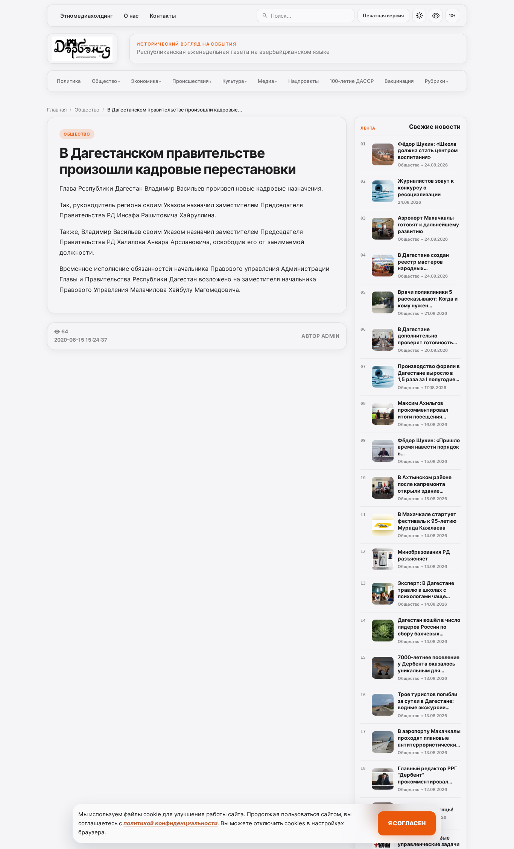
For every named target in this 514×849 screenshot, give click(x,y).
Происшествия (191, 81)
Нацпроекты (303, 81)
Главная (57, 110)
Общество (106, 81)
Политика (69, 81)
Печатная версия (383, 15)
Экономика (146, 81)
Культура (234, 81)
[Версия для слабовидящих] (436, 15)
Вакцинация (399, 81)
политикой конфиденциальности (170, 823)
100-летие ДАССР (352, 81)
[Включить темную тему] (419, 15)
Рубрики (436, 81)
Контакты (163, 15)
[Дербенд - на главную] (82, 49)
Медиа (267, 81)
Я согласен (407, 823)
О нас (131, 15)
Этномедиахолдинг (86, 15)
